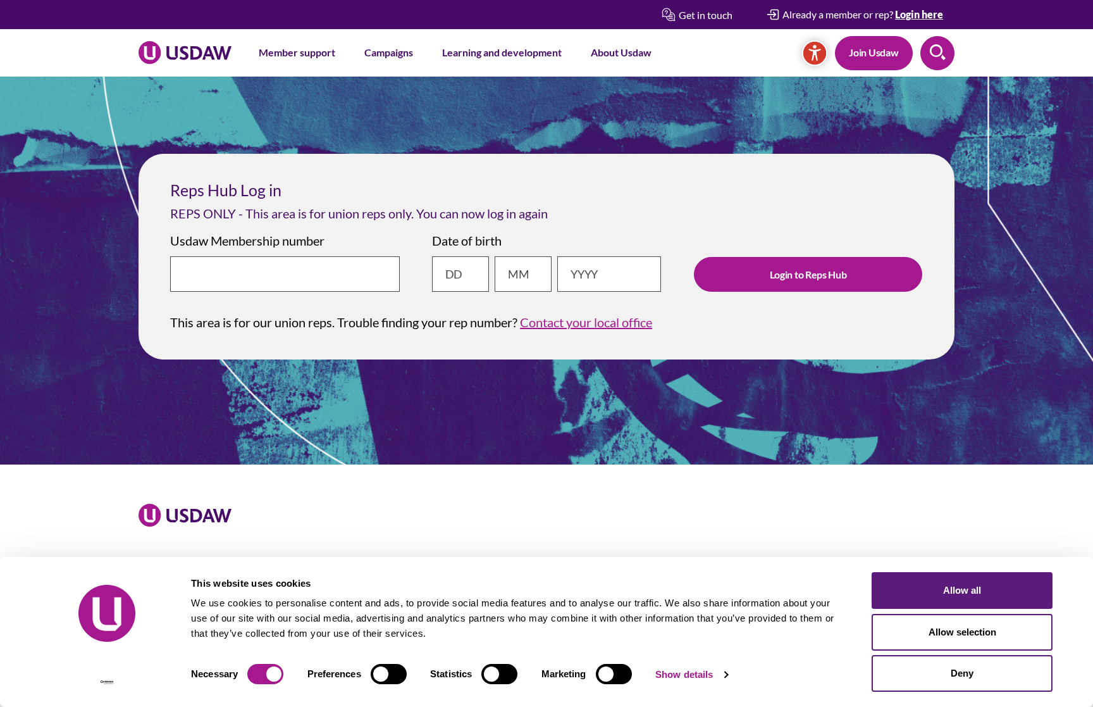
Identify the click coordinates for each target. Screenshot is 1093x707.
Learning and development (502, 52)
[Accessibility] (814, 53)
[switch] (389, 674)
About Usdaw (621, 52)
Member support (297, 52)
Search (937, 53)
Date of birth (467, 240)
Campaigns (388, 52)
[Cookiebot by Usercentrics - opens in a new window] (107, 682)
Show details (684, 674)
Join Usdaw (873, 52)
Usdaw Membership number (247, 240)
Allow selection (962, 632)
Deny (962, 673)
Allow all (962, 590)
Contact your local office (586, 322)
